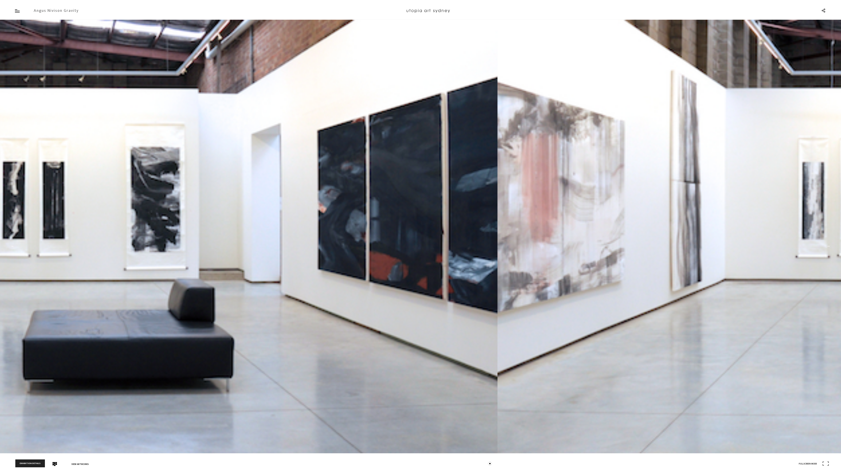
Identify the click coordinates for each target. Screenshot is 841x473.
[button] (13, 246)
